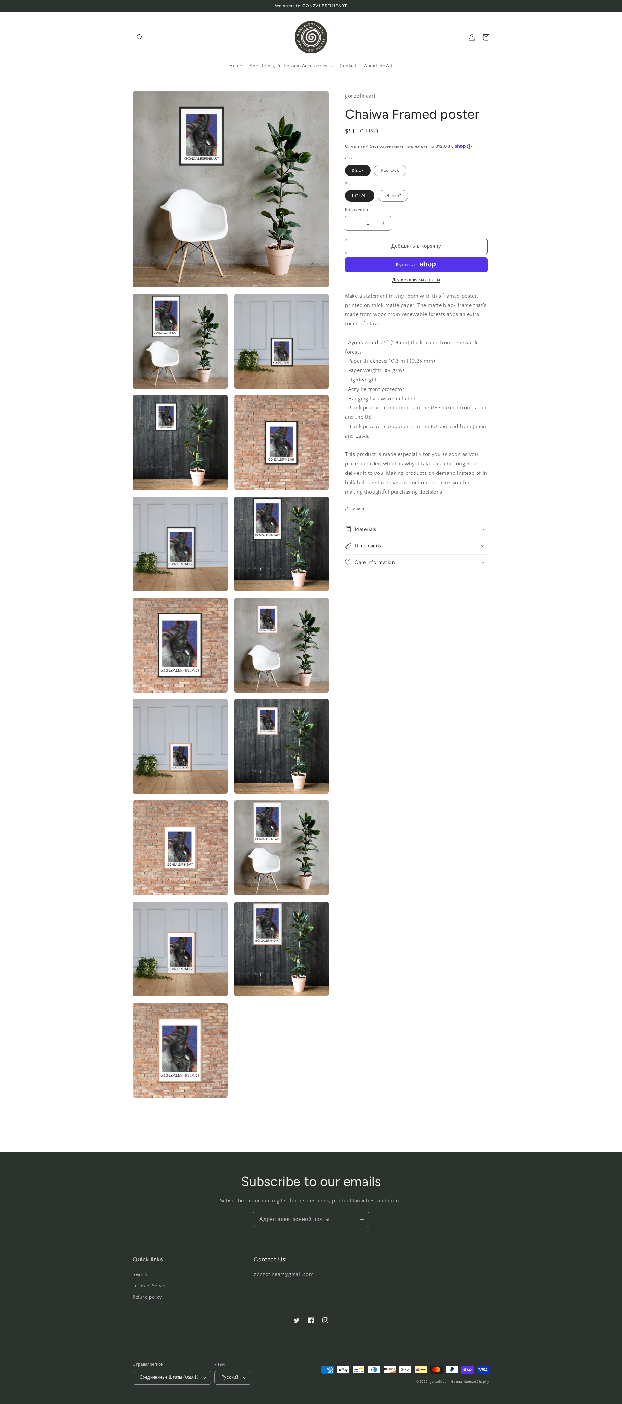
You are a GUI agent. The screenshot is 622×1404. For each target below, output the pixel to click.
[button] (140, 37)
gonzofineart (439, 1382)
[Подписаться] (362, 1219)
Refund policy (147, 1297)
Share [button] (358, 508)
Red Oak (390, 170)
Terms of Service (150, 1286)
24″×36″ (393, 195)
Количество (357, 210)
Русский (229, 1377)
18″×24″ (360, 195)
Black (358, 170)
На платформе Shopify (470, 1382)
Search (140, 1274)
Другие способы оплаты (416, 280)
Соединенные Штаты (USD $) (169, 1377)
